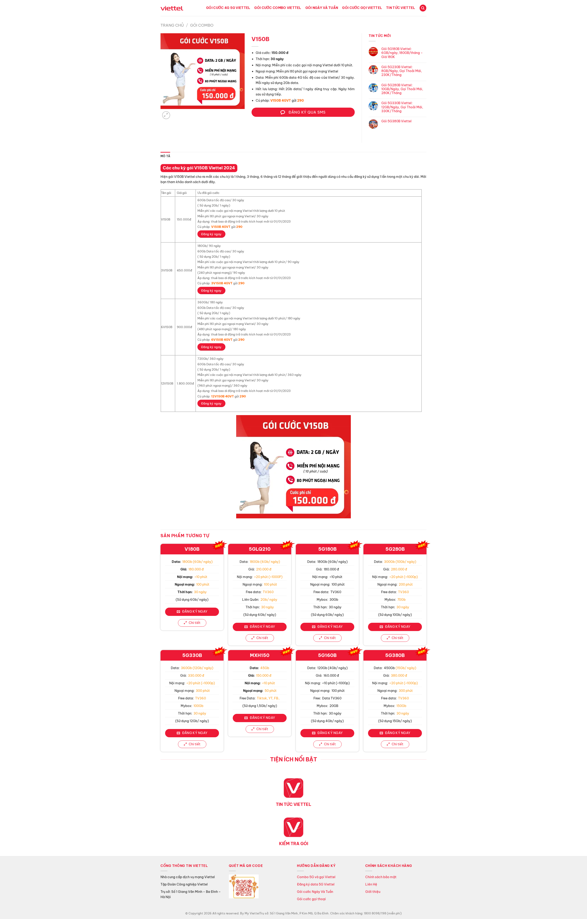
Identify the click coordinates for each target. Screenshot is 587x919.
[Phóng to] (166, 115)
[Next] (176, 113)
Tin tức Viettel (400, 8)
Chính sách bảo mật (380, 877)
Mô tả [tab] (165, 156)
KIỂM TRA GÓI (293, 843)
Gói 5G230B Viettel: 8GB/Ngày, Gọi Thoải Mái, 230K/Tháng (401, 71)
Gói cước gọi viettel (362, 8)
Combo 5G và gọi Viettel (316, 877)
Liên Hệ (371, 884)
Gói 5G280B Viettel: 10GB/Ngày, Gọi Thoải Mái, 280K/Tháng (402, 89)
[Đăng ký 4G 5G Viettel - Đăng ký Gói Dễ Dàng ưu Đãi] (172, 8)
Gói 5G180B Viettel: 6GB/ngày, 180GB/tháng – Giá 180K (402, 53)
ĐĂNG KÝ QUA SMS (307, 112)
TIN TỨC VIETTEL (293, 804)
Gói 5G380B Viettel (396, 121)
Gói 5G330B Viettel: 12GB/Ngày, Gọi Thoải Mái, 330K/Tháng (402, 107)
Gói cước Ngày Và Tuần (315, 892)
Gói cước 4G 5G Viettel (228, 8)
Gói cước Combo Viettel (277, 8)
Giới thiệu (372, 892)
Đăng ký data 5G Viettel (316, 884)
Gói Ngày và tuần (321, 8)
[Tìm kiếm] (423, 8)
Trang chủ (172, 25)
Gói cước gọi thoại (311, 899)
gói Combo (201, 25)
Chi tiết (194, 623)
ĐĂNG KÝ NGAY (194, 611)
